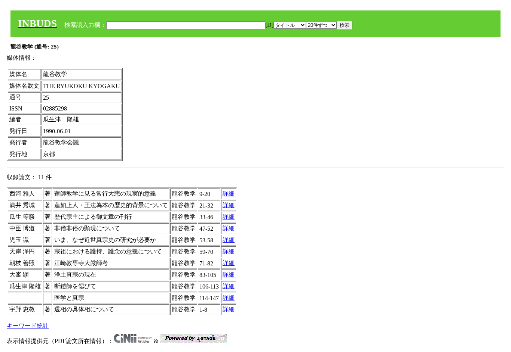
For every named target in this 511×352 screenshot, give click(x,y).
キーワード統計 (28, 326)
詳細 (229, 193)
